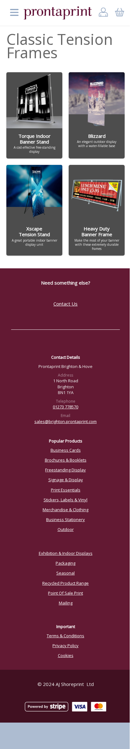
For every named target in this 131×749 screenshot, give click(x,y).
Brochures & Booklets (65, 460)
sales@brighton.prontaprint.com (65, 421)
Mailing (65, 603)
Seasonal (65, 573)
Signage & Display (65, 480)
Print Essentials (65, 490)
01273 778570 (65, 407)
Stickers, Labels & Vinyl (65, 500)
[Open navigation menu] (14, 13)
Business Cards (66, 450)
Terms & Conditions (65, 636)
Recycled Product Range (65, 583)
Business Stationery (65, 519)
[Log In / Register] (103, 13)
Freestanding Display (65, 470)
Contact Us (65, 303)
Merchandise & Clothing (65, 509)
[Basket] (119, 13)
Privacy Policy (65, 645)
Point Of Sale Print (65, 593)
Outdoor (66, 529)
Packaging (65, 563)
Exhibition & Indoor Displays (66, 553)
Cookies (65, 655)
